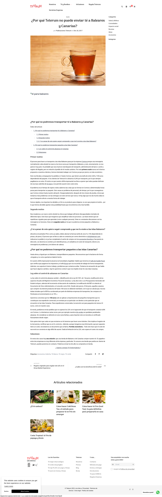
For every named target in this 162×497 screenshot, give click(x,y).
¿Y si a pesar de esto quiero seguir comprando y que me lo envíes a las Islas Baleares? (66, 141)
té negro (49, 184)
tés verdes (79, 312)
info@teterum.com (94, 236)
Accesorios (41, 354)
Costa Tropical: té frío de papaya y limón (40, 437)
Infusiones (80, 4)
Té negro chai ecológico (56, 462)
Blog (68, 17)
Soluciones (41, 152)
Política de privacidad (127, 469)
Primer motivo (42, 134)
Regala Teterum (95, 4)
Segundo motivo (43, 138)
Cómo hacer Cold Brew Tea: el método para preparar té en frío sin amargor (66, 410)
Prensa (78, 465)
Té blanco (54, 354)
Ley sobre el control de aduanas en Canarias (52, 149)
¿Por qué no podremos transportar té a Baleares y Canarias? (54, 130)
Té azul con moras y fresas (57, 471)
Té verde (68, 354)
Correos (84, 161)
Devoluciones (94, 471)
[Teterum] (36, 6)
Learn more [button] (8, 486)
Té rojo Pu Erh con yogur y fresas (59, 468)
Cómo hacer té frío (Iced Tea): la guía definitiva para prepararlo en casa (92, 409)
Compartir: (88, 354)
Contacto (93, 462)
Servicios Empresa (56, 10)
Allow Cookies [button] (25, 491)
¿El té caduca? (36, 406)
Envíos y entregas (96, 468)
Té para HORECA (95, 474)
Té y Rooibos (65, 4)
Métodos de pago (96, 465)
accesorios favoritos (86, 239)
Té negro (62, 354)
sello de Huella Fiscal (98, 261)
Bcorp (66, 263)
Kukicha (48, 354)
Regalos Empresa (96, 477)
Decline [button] (6, 491)
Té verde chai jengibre (55, 465)
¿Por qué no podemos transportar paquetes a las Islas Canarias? (55, 145)
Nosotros (52, 4)
